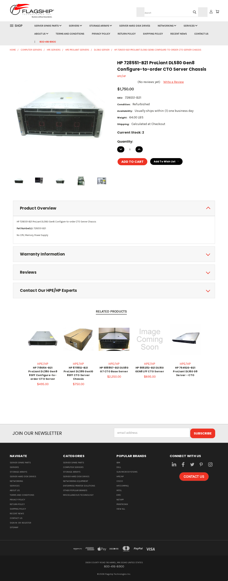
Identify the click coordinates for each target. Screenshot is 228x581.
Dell (118, 467)
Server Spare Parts (46, 25)
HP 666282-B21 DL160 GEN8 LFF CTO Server (149, 369)
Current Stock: (130, 132)
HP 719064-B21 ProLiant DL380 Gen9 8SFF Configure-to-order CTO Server (42, 373)
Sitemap (14, 527)
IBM (118, 462)
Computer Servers (73, 467)
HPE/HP (120, 476)
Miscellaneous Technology (78, 495)
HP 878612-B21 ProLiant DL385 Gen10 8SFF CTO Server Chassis (78, 373)
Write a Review (173, 82)
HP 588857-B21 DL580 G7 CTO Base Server (114, 369)
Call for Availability (78, 343)
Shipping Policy (153, 33)
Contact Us (201, 33)
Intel (119, 490)
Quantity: (125, 141)
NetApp (120, 499)
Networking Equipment (75, 481)
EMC (118, 495)
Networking (166, 25)
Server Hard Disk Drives (134, 25)
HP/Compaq (122, 485)
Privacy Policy (101, 33)
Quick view (42, 334)
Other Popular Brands (75, 490)
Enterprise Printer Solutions (79, 485)
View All (120, 509)
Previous (217, 569)
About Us (40, 33)
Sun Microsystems (127, 472)
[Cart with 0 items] (217, 11)
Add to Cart (42, 342)
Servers (74, 25)
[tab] (114, 208)
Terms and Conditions (70, 33)
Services (189, 25)
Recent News (178, 33)
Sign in (14, 523)
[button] (194, 476)
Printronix (122, 504)
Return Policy (127, 33)
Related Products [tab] (111, 311)
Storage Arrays (99, 25)
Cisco (119, 481)
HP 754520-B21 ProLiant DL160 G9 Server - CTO (185, 371)
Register (26, 523)
